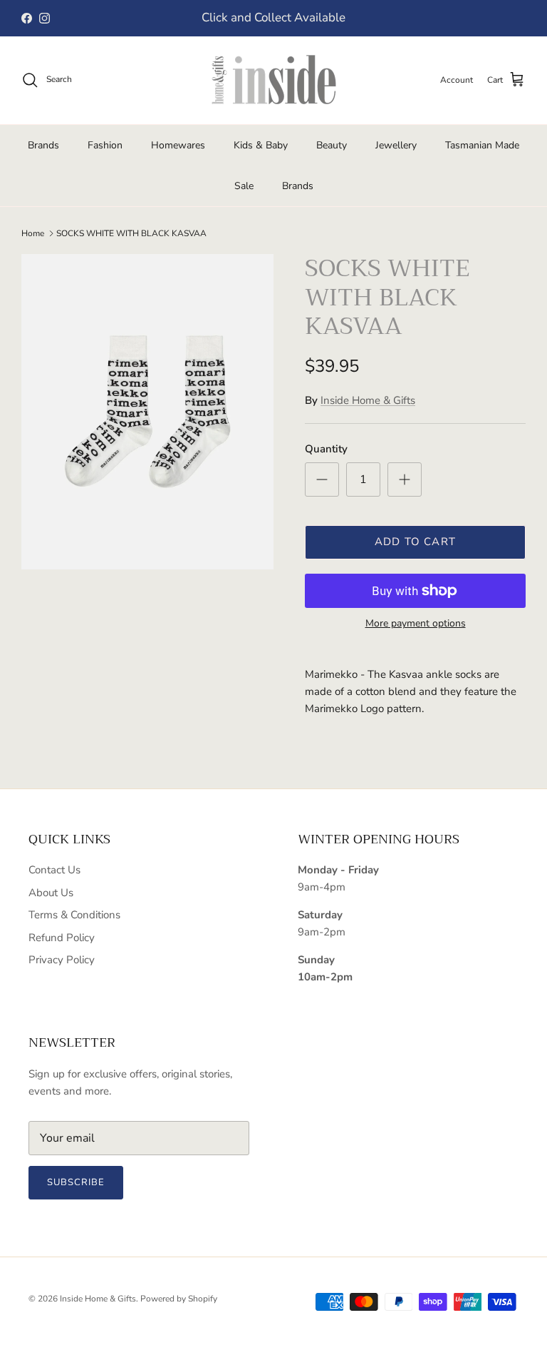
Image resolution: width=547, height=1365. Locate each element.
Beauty (331, 145)
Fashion (105, 145)
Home (32, 233)
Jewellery (396, 145)
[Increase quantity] (404, 479)
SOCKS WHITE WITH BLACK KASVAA (131, 233)
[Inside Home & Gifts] (273, 80)
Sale (244, 186)
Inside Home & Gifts (368, 400)
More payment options (415, 624)
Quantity (326, 449)
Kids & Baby (261, 145)
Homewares (178, 145)
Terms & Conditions (74, 915)
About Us (50, 893)
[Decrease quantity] (322, 479)
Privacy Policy (61, 960)
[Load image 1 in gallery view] (147, 412)
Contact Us (54, 870)
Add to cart (415, 541)
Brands (43, 145)
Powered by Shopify (178, 1298)
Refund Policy (61, 937)
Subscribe (76, 1182)
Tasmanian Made (482, 145)
